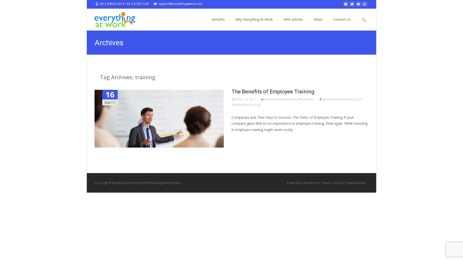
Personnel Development (280, 99)
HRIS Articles (293, 19)
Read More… (242, 138)
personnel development (338, 99)
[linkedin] (364, 5)
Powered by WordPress (303, 183)
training (255, 105)
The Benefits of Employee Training (273, 92)
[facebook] (345, 5)
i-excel (336, 183)
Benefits (218, 19)
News (318, 19)
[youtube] (358, 5)
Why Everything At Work (254, 19)
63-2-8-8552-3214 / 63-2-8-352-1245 (124, 4)
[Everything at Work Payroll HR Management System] (111, 18)
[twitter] (352, 5)
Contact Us (342, 19)
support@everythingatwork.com (180, 4)
